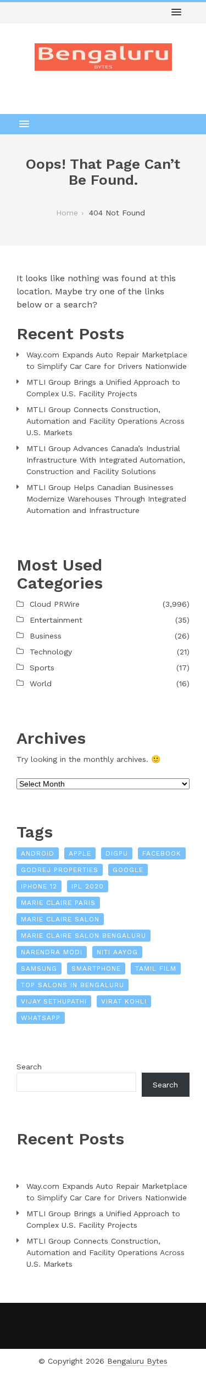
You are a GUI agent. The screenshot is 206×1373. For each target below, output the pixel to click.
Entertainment (56, 620)
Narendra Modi (51, 952)
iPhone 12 (39, 886)
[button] (176, 12)
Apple (80, 853)
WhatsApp (40, 1018)
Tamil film (155, 968)
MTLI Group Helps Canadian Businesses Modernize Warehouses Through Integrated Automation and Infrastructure (106, 499)
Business (46, 635)
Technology (51, 651)
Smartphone (96, 968)
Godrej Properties (59, 870)
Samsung (39, 968)
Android (37, 853)
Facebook (161, 853)
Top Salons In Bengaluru (72, 985)
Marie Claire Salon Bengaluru (83, 935)
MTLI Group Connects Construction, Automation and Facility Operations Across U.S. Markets (105, 421)
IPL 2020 (87, 886)
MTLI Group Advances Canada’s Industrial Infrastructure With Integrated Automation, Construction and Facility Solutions (105, 460)
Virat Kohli (124, 1001)
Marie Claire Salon (60, 919)
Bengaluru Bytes (137, 1361)
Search (29, 1066)
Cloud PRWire (55, 604)
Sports (42, 667)
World (41, 683)
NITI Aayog (117, 952)
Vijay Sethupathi (54, 1001)
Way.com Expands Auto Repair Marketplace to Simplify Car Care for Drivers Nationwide (106, 360)
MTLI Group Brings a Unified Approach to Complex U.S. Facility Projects (103, 388)
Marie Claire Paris (58, 903)
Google (128, 870)
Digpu (116, 853)
